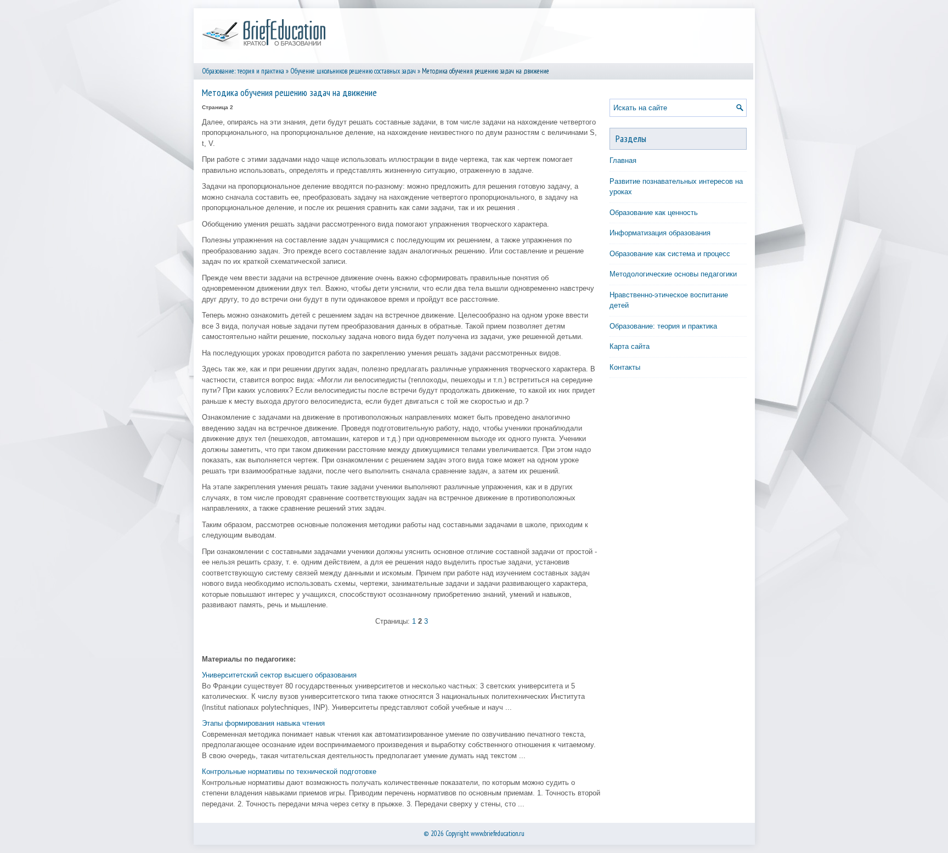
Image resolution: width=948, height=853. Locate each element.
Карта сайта (630, 346)
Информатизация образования (660, 233)
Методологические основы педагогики (673, 274)
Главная (623, 160)
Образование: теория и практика (243, 71)
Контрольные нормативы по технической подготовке (289, 771)
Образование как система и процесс (670, 254)
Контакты (625, 367)
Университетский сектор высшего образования (279, 675)
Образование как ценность (654, 212)
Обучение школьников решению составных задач (353, 71)
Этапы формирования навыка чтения (263, 723)
